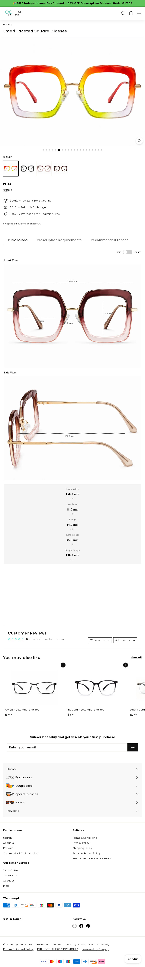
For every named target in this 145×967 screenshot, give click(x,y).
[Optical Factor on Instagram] (74, 926)
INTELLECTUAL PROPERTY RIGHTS (91, 858)
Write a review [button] (100, 640)
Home (6, 24)
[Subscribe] (132, 747)
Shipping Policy (82, 848)
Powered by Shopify (95, 949)
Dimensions (18, 240)
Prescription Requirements (59, 240)
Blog (6, 885)
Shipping (8, 223)
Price (7, 184)
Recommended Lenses (109, 240)
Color (7, 157)
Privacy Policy (80, 843)
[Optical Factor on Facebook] (81, 926)
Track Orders (11, 870)
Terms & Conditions (84, 837)
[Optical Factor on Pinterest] (88, 926)
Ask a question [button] (125, 640)
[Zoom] (139, 140)
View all (136, 657)
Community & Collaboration (20, 853)
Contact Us (10, 875)
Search (7, 837)
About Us (9, 843)
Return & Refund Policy (86, 853)
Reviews (8, 848)
